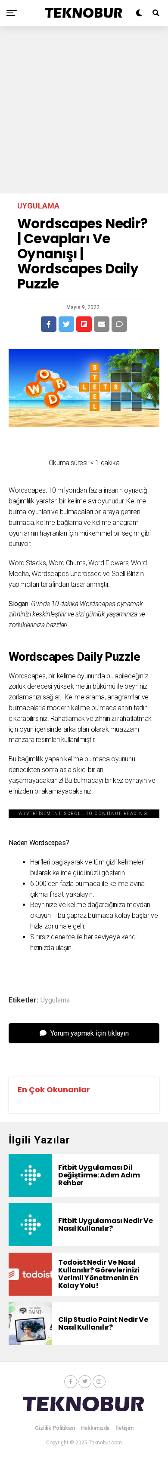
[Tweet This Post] (66, 324)
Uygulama (55, 1000)
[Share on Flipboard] (84, 324)
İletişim (124, 1428)
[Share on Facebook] (48, 324)
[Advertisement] (84, 109)
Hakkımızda (95, 1428)
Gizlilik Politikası (55, 1428)
